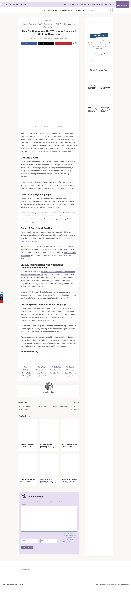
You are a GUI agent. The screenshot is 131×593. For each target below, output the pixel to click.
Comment (25, 504)
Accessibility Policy (12, 584)
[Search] (107, 60)
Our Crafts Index (122, 5)
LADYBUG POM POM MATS (20, 4)
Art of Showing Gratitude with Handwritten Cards (92, 88)
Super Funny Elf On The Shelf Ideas (77, 4)
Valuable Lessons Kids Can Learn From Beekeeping (65, 406)
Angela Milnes (37, 38)
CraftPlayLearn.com (112, 584)
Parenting (49, 21)
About (65, 4)
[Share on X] (1, 298)
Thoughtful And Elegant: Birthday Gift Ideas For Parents (105, 109)
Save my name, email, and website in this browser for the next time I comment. (69, 537)
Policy (21, 584)
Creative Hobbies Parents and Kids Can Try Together (32, 406)
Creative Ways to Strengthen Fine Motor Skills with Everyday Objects (69, 481)
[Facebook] (106, 4)
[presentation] (27, 431)
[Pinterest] (113, 4)
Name (25, 541)
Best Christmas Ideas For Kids (95, 4)
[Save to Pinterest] (1, 301)
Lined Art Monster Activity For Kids (105, 87)
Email (44, 541)
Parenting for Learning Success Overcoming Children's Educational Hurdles (48, 481)
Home (44, 10)
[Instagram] (109, 4)
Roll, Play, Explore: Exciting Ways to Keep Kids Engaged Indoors (92, 110)
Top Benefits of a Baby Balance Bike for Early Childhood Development (47, 446)
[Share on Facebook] (1, 295)
